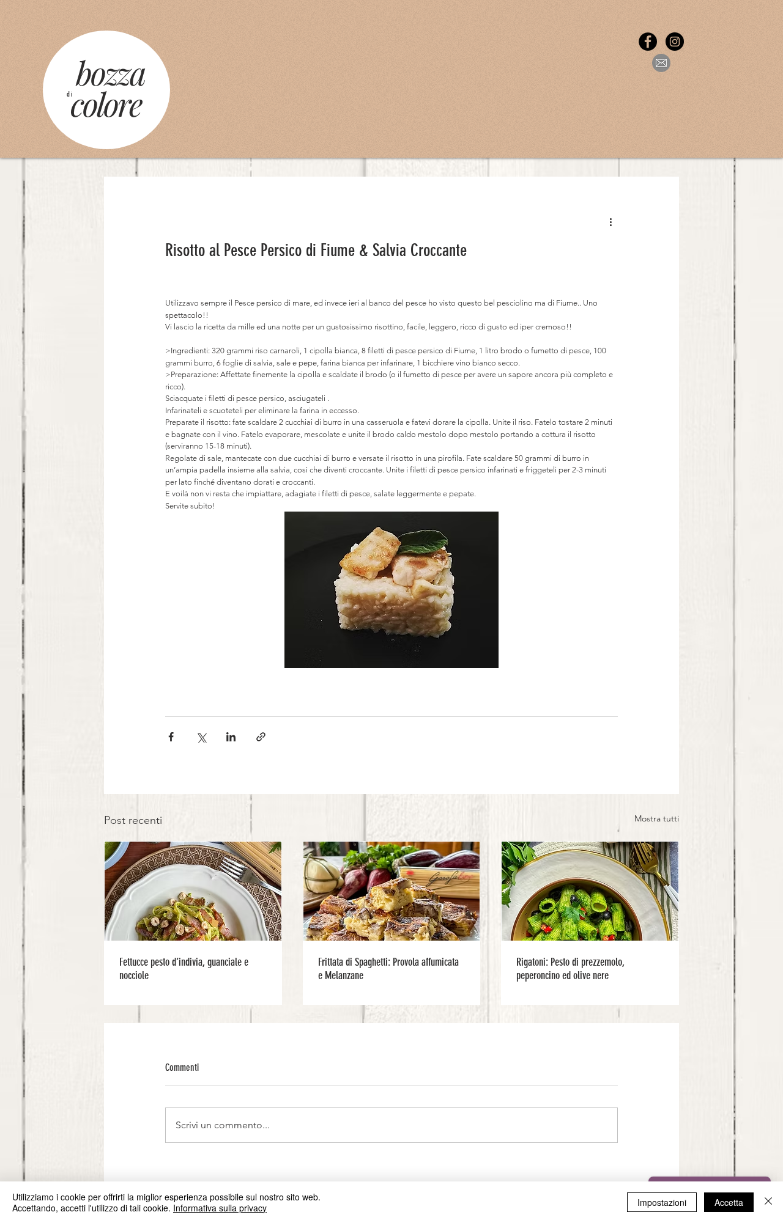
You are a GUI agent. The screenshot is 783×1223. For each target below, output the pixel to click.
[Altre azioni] (610, 221)
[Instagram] (675, 41)
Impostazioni (661, 1202)
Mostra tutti (656, 818)
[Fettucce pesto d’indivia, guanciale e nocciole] (193, 891)
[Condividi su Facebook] (171, 737)
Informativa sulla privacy (220, 1208)
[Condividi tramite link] (261, 737)
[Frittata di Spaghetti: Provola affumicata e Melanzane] (391, 891)
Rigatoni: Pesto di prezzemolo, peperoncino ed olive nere (570, 968)
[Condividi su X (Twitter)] (201, 737)
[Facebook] (648, 41)
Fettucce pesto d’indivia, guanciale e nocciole (183, 968)
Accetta (728, 1202)
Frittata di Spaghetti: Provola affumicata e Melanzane (388, 968)
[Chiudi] (768, 1202)
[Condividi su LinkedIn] (231, 737)
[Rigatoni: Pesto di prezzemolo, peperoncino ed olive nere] (590, 891)
